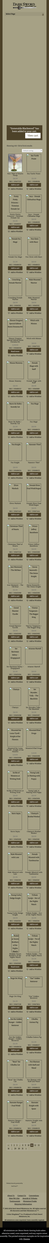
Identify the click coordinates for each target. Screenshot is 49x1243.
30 (19, 1148)
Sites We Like (14, 1198)
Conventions (34, 1196)
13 (38, 1145)
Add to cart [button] (15, 185)
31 (22, 1148)
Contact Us (21, 1196)
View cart (33, 135)
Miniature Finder (30, 1201)
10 (28, 1145)
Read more (15, 351)
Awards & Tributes (29, 1198)
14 (8, 1148)
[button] (15, 189)
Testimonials (15, 1201)
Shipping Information (23, 1204)
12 (35, 1145)
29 (15, 1148)
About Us (11, 1196)
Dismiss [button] (26, 1239)
